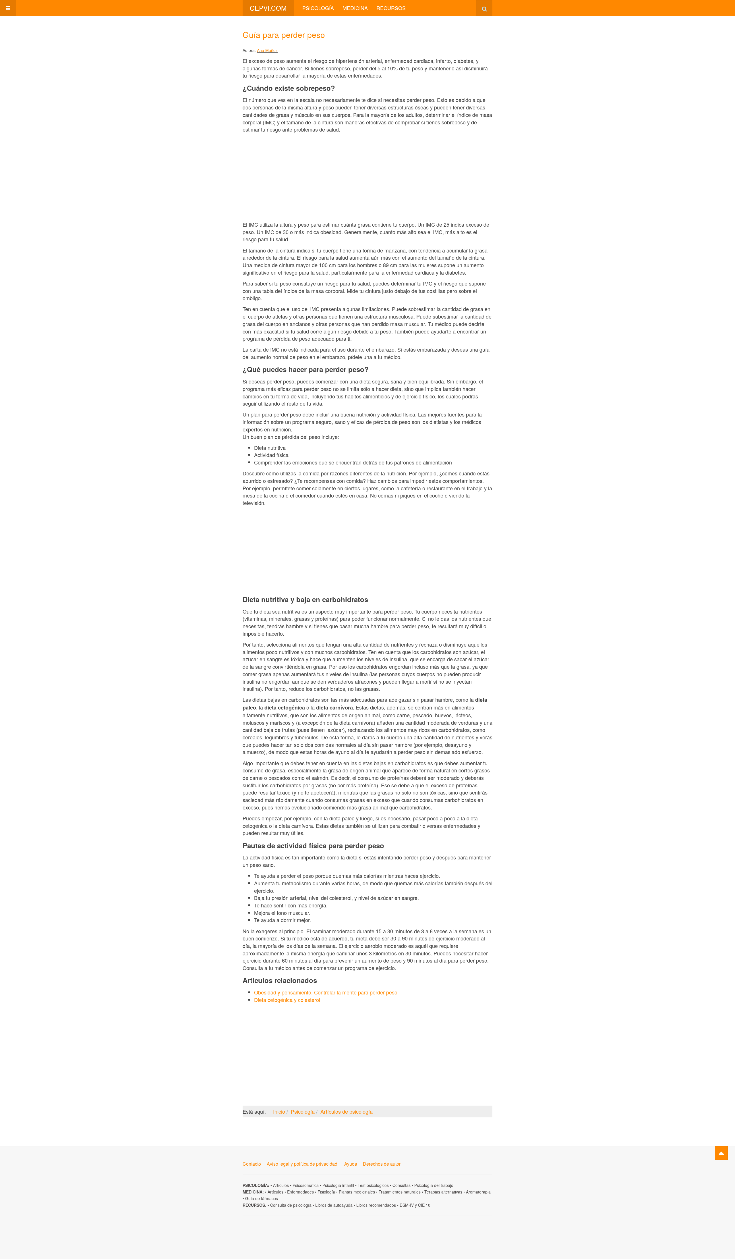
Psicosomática (306, 1185)
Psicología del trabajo (433, 1185)
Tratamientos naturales (400, 1192)
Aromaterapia (478, 1192)
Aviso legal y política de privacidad (302, 1163)
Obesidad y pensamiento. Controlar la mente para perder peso (325, 992)
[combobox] (484, 8)
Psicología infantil (338, 1185)
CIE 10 (424, 1205)
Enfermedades (300, 1192)
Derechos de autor (382, 1163)
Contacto (252, 1163)
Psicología (318, 7)
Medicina (355, 7)
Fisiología (326, 1192)
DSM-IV (407, 1205)
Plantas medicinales (357, 1192)
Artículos (281, 1185)
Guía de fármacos (261, 1198)
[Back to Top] (721, 1153)
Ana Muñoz (267, 50)
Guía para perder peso (284, 34)
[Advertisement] (367, 177)
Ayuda (350, 1163)
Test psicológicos (373, 1185)
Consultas (401, 1185)
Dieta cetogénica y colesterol (287, 999)
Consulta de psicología (291, 1205)
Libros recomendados (376, 1205)
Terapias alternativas (443, 1192)
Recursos (391, 7)
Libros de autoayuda (334, 1205)
